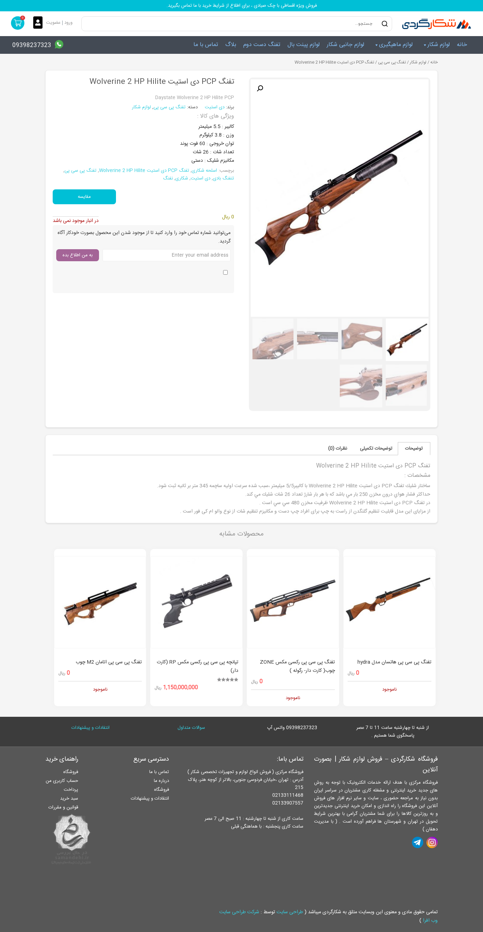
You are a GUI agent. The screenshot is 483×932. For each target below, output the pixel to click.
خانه (462, 45)
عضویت (53, 23)
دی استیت (215, 107)
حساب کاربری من (62, 781)
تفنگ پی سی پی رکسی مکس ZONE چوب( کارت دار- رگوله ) (297, 666)
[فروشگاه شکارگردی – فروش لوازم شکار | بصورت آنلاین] (435, 23)
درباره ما (161, 781)
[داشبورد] (39, 23)
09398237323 (31, 45)
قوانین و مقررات (63, 807)
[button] (260, 88)
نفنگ (168, 178)
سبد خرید (69, 798)
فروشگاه (161, 790)
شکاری (181, 178)
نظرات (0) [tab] (337, 448)
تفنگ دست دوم (261, 45)
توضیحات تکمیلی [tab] (376, 448)
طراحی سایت (290, 912)
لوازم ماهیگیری (396, 45)
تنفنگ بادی (223, 178)
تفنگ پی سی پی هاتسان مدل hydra (394, 662)
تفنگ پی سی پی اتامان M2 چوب (109, 662)
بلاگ (230, 45)
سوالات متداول (191, 728)
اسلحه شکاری (204, 171)
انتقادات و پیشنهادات (90, 728)
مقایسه (84, 197)
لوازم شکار (438, 45)
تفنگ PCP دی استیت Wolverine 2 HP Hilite (144, 171)
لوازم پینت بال (303, 45)
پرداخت (71, 790)
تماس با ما (205, 45)
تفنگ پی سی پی (392, 62)
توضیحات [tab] (414, 448)
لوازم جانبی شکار (345, 45)
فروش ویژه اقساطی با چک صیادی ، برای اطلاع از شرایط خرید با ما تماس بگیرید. (242, 6)
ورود (68, 23)
